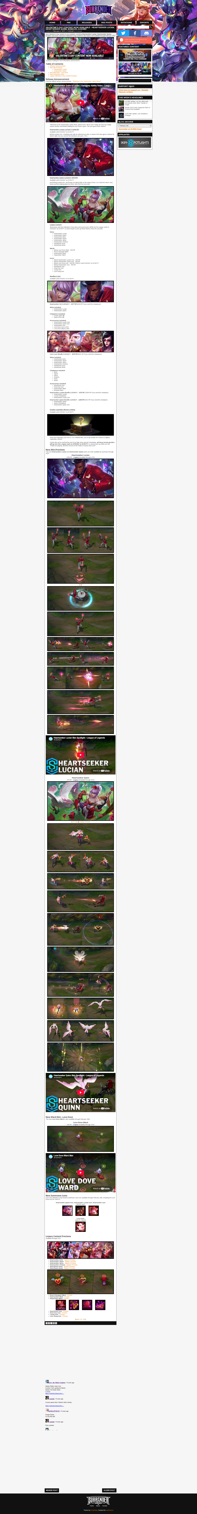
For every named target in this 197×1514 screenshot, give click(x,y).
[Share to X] (51, 1323)
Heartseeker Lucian (60, 69)
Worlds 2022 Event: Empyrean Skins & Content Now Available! (137, 108)
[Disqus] (80, 1404)
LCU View (75, 822)
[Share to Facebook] (54, 1323)
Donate (104, 1506)
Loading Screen (84, 822)
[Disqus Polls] (80, 1351)
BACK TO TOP (80, 1319)
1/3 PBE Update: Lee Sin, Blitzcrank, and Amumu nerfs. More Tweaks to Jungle (136, 103)
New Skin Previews (56, 67)
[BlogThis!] (49, 1323)
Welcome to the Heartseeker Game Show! (86, 81)
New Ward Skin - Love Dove (59, 72)
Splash (66, 1260)
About (98, 1506)
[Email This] (47, 1323)
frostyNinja (93, 1510)
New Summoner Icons (57, 74)
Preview (72, 1260)
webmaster (109, 1510)
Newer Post (52, 1490)
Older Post (109, 1490)
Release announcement (57, 66)
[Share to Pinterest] (56, 1323)
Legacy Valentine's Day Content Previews (63, 76)
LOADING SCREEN (80, 499)
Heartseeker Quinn (60, 71)
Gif (80, 585)
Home (92, 1506)
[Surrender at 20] (99, 10)
